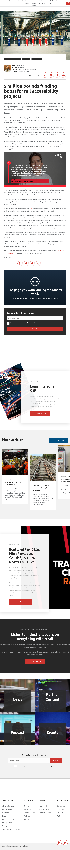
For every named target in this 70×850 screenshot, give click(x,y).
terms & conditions (32, 323)
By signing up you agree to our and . (29, 323)
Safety (4, 826)
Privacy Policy (44, 809)
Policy (4, 816)
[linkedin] (59, 842)
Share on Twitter (51, 75)
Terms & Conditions (46, 813)
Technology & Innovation (11, 829)
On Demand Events (34, 3)
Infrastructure (7, 809)
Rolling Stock (7, 822)
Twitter (59, 816)
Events (26, 806)
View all (58, 441)
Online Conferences (43, 2)
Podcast (20, 1)
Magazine (12, 1)
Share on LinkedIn (45, 75)
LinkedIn (60, 813)
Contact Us (61, 806)
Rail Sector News (8, 819)
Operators (5, 813)
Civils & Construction (9, 806)
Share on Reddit (63, 75)
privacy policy (44, 323)
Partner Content (30, 813)
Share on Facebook (57, 75)
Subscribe (60, 809)
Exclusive (59, 1)
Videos (26, 819)
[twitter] (65, 842)
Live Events (27, 2)
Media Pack (51, 2)
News (5, 1)
